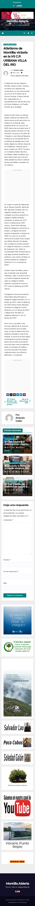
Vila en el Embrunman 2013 (23, 401)
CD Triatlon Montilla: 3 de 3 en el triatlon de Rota (12, 401)
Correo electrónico (11, 571)
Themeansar (23, 902)
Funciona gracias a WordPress (15, 900)
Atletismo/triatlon (10, 44)
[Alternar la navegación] (32, 33)
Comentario (8, 520)
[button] (24, 33)
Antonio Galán (18, 70)
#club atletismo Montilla (19, 76)
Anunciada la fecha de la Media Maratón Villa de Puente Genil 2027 (17, 468)
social (21, 481)
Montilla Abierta (17, 21)
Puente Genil (22, 463)
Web (5, 583)
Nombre (7, 560)
